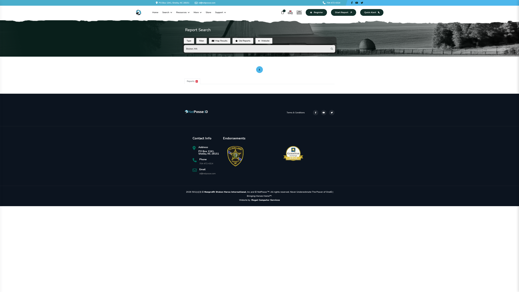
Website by (259, 200)
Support (219, 12)
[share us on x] (362, 3)
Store (208, 12)
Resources (181, 12)
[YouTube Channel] (356, 3)
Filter (201, 40)
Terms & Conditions (296, 112)
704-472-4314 (333, 2)
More (196, 12)
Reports (192, 81)
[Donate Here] (290, 12)
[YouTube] (323, 112)
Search (165, 12)
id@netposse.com (207, 2)
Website (265, 40)
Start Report (341, 12)
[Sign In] (299, 12)
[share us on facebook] (352, 3)
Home (155, 12)
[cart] (282, 12)
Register (318, 12)
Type (189, 40)
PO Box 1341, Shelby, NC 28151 (174, 2)
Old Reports (244, 40)
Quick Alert (370, 12)
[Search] (332, 49)
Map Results (221, 40)
